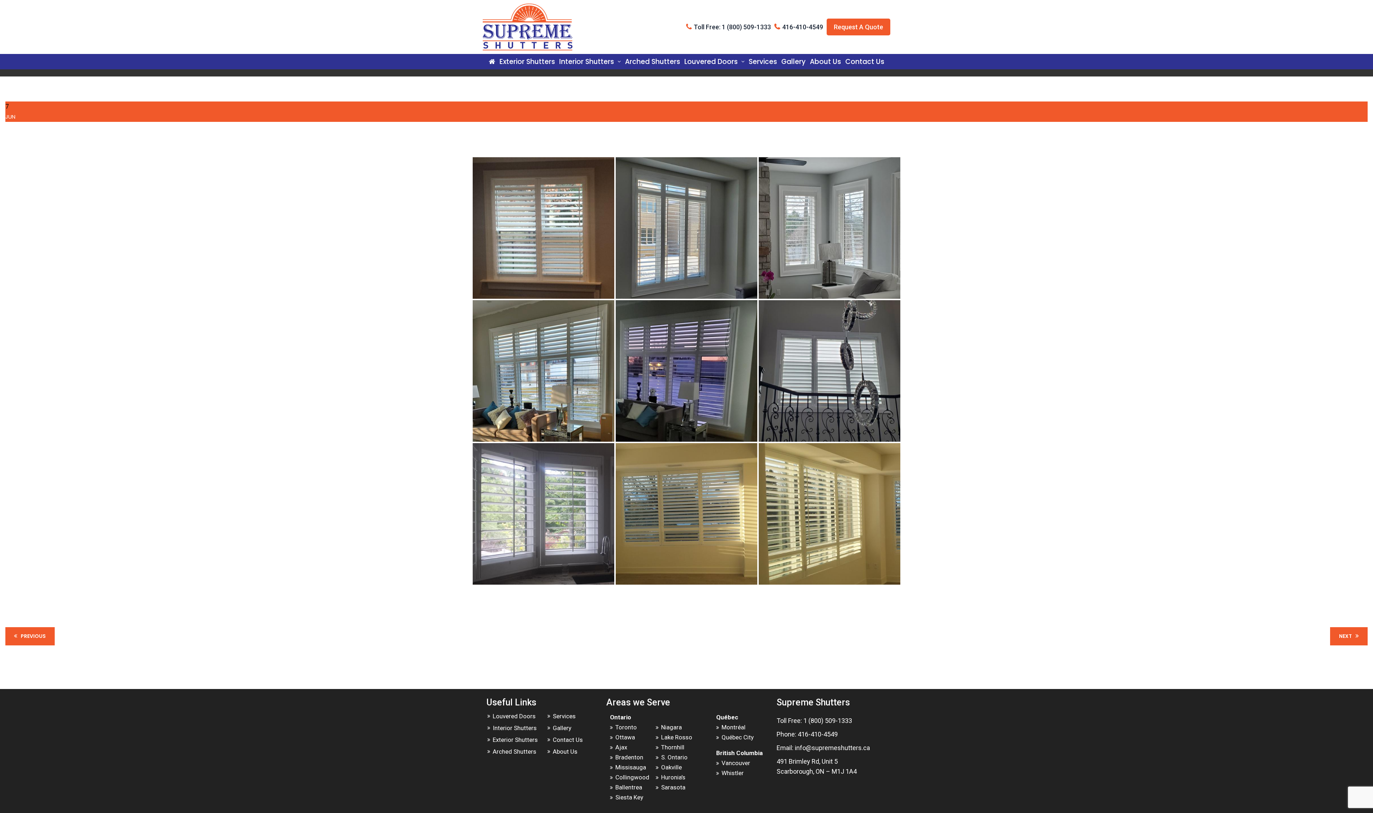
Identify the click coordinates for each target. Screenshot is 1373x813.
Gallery (793, 61)
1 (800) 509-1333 (827, 720)
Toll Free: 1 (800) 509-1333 (732, 27)
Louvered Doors (711, 61)
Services (763, 61)
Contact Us (864, 61)
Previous (33, 636)
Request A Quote (858, 27)
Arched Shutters (652, 61)
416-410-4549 (802, 27)
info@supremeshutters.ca (832, 748)
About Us (825, 61)
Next (1345, 636)
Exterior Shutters (527, 61)
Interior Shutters (586, 61)
